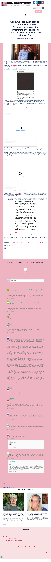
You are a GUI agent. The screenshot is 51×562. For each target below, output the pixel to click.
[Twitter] (37, 2)
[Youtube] (38, 5)
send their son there (8, 198)
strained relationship (14, 65)
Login (43, 277)
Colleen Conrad (12, 262)
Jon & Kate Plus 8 (20, 262)
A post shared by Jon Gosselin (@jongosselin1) (20, 190)
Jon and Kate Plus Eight (27, 262)
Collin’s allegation (14, 103)
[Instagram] (39, 2)
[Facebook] (34, 2)
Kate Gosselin (38, 262)
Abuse (9, 262)
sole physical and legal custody (15, 193)
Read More (4, 524)
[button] (25, 15)
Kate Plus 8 (32, 38)
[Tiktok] (42, 2)
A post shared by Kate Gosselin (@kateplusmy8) (20, 144)
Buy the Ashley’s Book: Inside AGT (14, 538)
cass (14, 442)
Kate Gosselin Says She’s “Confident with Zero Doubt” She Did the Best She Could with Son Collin (37, 514)
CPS (16, 262)
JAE (14, 462)
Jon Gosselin (33, 262)
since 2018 (13, 66)
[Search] (43, 8)
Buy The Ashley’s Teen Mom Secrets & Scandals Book (14, 540)
